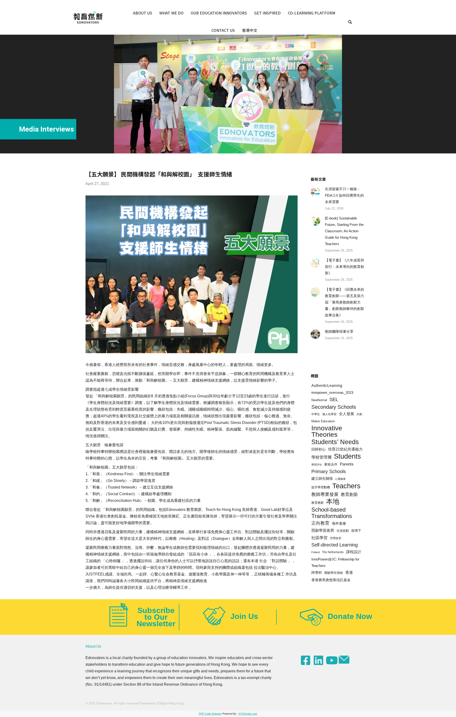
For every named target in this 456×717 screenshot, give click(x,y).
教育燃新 (317, 502)
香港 (349, 572)
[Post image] (315, 191)
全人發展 (346, 414)
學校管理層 (321, 457)
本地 (332, 501)
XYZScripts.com (247, 713)
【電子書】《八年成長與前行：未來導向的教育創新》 (344, 266)
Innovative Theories (326, 431)
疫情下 (356, 530)
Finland (315, 552)
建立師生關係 (322, 478)
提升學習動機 (320, 487)
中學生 (315, 414)
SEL (333, 399)
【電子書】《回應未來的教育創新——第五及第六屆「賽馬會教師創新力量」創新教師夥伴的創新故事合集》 (344, 302)
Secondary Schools (333, 407)
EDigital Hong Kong (170, 703)
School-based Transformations (331, 512)
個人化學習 (329, 414)
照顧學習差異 (322, 530)
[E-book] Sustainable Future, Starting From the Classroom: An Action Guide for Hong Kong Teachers (344, 231)
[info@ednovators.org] (345, 659)
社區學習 (319, 538)
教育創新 (349, 494)
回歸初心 (318, 449)
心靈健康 (340, 478)
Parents (347, 464)
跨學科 (316, 573)
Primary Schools (328, 471)
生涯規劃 (343, 530)
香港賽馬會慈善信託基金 (331, 580)
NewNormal (319, 400)
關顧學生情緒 (333, 573)
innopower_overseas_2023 (332, 392)
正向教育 (320, 523)
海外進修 (339, 523)
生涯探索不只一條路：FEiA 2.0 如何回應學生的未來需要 (344, 195)
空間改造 (335, 538)
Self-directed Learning (334, 544)
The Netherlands (333, 552)
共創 (359, 414)
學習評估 (316, 464)
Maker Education (323, 421)
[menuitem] (142, 12)
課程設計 (353, 552)
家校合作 (330, 464)
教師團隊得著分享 (339, 331)
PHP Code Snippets (210, 713)
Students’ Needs (335, 442)
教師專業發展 (324, 494)
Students (347, 456)
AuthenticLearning (326, 386)
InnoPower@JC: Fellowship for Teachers (335, 562)
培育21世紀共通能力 (345, 449)
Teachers (346, 486)
